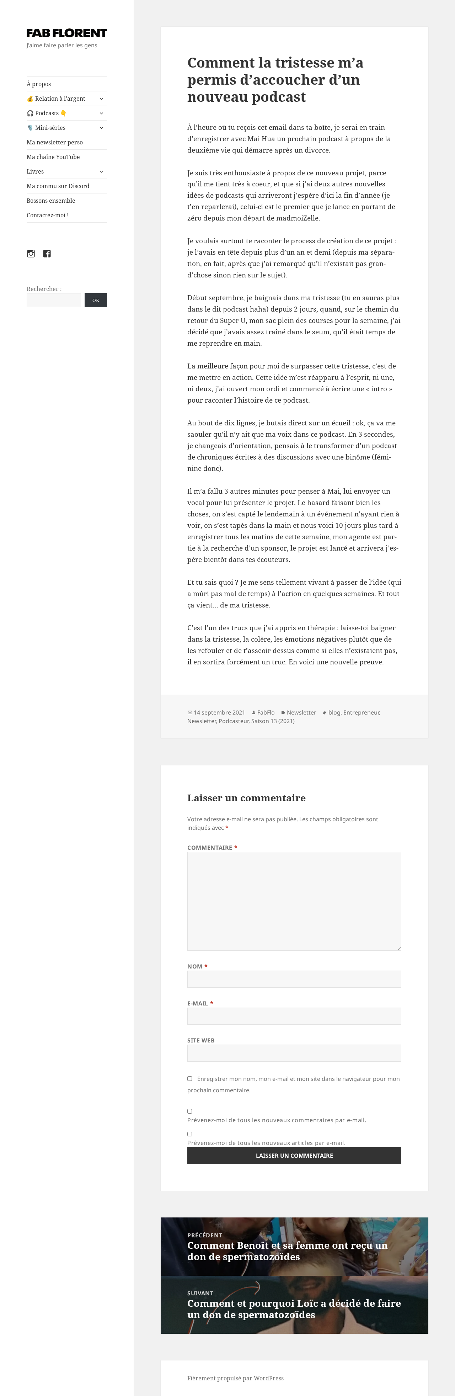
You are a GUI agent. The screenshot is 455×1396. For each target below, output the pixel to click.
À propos (39, 84)
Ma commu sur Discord (58, 186)
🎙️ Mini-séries (46, 128)
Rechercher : (44, 289)
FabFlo (266, 712)
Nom (197, 966)
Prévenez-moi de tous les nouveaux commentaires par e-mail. (276, 1120)
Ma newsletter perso (55, 142)
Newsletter (301, 712)
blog (334, 712)
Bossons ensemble (51, 201)
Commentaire (212, 847)
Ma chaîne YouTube (53, 157)
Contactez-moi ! (48, 215)
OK (95, 300)
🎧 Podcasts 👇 (47, 113)
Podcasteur (233, 721)
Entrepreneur (361, 712)
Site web (201, 1040)
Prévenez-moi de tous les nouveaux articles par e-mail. (266, 1143)
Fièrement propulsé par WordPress (235, 1378)
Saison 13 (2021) (273, 721)
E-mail (200, 1003)
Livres (35, 171)
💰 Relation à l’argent (56, 98)
